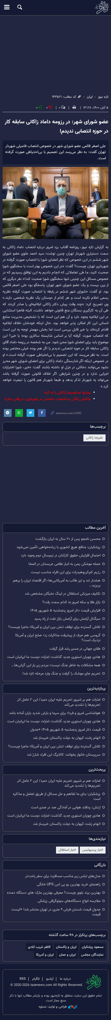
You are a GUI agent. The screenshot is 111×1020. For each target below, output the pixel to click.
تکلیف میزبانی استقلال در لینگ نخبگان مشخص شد (62, 594)
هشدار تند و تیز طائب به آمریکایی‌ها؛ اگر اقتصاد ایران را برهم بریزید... (56, 583)
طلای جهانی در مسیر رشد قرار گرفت (75, 649)
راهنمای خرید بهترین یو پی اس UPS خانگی (68, 884)
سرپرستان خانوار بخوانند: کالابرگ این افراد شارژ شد (63, 755)
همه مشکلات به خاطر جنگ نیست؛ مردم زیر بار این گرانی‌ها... (55, 665)
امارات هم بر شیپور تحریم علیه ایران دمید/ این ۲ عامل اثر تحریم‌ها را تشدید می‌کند (58, 702)
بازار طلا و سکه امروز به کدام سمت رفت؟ (71, 602)
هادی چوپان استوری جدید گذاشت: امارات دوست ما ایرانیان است (53, 657)
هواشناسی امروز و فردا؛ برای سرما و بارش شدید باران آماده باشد (54, 713)
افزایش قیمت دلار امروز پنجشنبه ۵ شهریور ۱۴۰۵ (65, 610)
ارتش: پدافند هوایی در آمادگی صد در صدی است (65, 807)
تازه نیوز (55, 7)
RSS (23, 978)
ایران (90, 96)
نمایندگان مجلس (92, 954)
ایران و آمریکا (45, 954)
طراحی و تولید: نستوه (53, 1006)
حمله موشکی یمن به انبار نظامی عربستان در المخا (64, 564)
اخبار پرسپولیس (92, 850)
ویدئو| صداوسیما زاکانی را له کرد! (67, 393)
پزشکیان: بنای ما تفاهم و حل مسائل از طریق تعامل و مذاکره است (56, 796)
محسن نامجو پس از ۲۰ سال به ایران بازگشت (67, 539)
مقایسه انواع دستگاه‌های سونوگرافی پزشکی (69, 901)
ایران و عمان (67, 954)
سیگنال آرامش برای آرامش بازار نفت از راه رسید (67, 619)
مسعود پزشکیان (93, 947)
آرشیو (49, 978)
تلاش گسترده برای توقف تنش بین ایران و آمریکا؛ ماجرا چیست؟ (54, 627)
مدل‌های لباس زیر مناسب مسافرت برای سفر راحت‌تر (62, 876)
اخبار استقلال (67, 850)
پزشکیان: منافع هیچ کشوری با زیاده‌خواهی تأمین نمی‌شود (58, 547)
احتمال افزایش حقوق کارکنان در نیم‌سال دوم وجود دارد (60, 555)
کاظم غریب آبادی (39, 947)
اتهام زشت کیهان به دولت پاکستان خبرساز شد (66, 738)
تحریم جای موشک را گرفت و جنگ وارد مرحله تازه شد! (61, 674)
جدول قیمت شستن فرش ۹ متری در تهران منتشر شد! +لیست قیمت (55, 912)
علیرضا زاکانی (94, 437)
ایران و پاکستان (66, 947)
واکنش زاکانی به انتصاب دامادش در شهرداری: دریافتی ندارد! (47, 399)
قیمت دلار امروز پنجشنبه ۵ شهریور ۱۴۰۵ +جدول (65, 730)
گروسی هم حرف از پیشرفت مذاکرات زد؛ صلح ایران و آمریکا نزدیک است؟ (57, 637)
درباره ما (65, 978)
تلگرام (36, 978)
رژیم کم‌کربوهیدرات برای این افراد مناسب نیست (65, 572)
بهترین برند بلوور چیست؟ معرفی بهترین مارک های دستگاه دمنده (53, 893)
